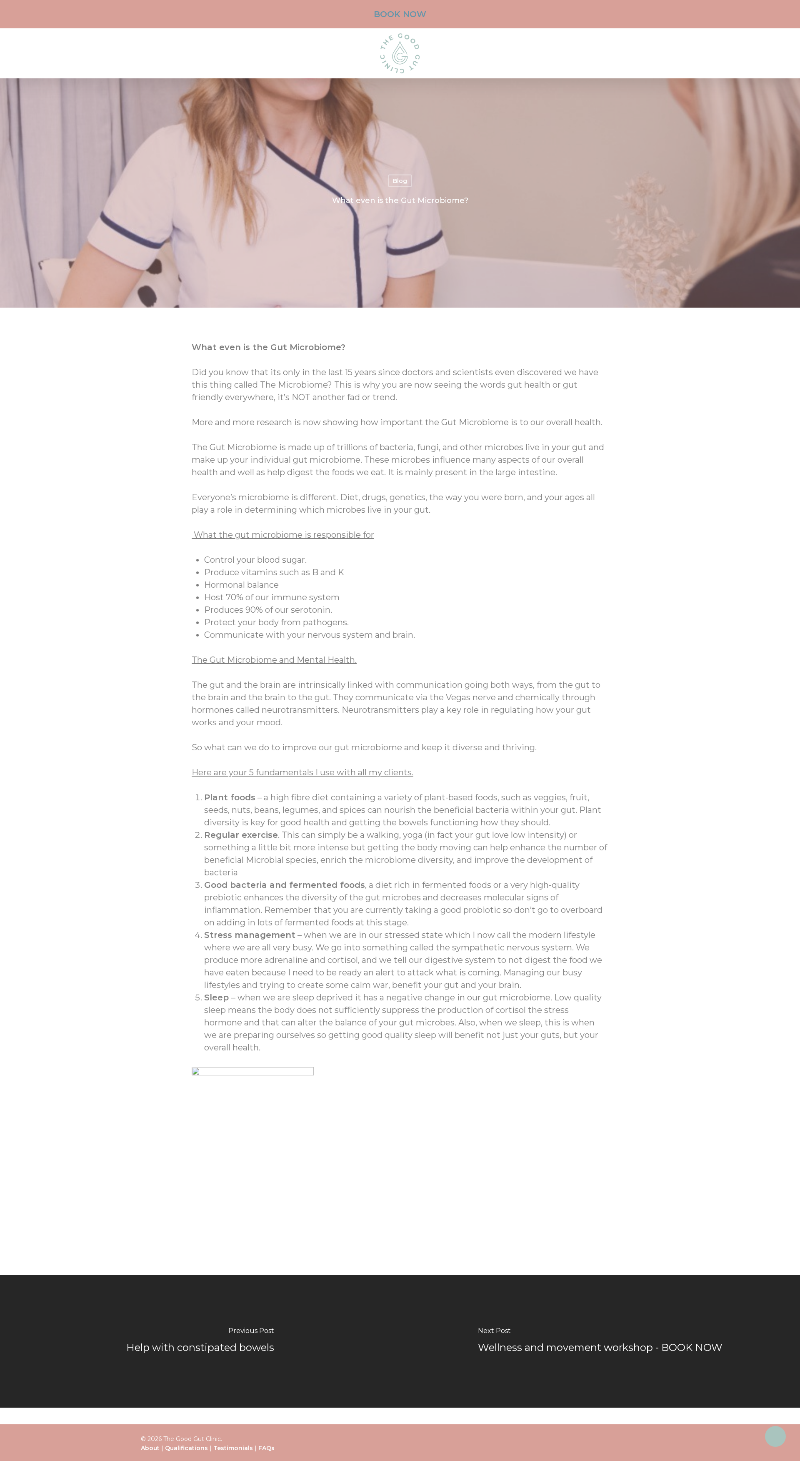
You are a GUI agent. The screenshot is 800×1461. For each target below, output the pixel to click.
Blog (400, 181)
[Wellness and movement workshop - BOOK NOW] (600, 1341)
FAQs (266, 1448)
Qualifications (186, 1448)
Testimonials (233, 1448)
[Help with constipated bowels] (200, 1341)
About (150, 1448)
